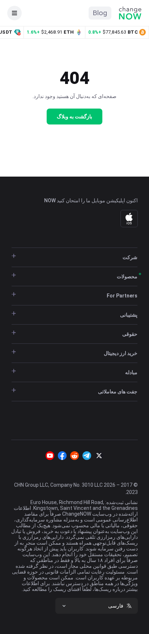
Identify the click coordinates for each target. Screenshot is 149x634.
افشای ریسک (66, 589)
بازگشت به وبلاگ (74, 116)
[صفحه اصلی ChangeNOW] (130, 13)
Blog (100, 13)
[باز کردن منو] (14, 13)
